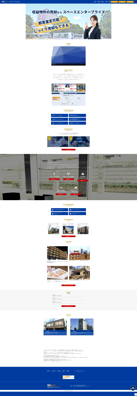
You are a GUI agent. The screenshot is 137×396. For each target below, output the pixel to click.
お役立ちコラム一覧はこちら (68, 285)
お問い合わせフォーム (79, 371)
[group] (54, 228)
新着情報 (63, 371)
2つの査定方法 (54, 371)
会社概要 (68, 371)
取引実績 (59, 371)
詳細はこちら (54, 179)
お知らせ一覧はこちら (68, 306)
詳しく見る (68, 149)
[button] (47, 228)
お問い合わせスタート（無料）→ (68, 103)
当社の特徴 (48, 371)
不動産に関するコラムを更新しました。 (57, 295)
